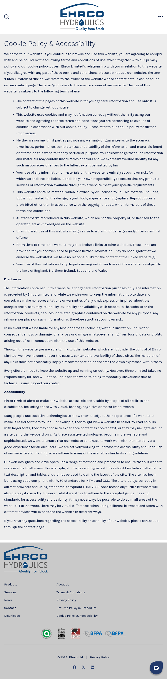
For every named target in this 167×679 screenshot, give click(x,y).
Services (10, 592)
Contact (10, 608)
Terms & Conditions (71, 592)
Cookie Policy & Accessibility (77, 616)
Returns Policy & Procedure (77, 608)
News (8, 600)
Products (10, 584)
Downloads (12, 616)
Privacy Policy (66, 600)
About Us (63, 584)
